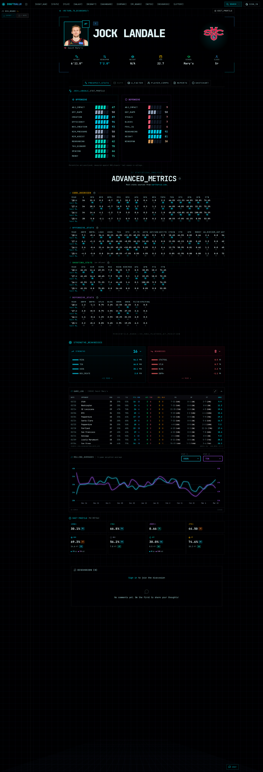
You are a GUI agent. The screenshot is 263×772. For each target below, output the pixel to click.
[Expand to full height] (215, 391)
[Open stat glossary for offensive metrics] (97, 228)
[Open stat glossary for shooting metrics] (108, 263)
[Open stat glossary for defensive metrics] (97, 297)
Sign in (132, 577)
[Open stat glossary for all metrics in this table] (180, 178)
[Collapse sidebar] (26, 4)
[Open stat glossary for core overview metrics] (94, 193)
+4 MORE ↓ (186, 378)
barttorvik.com (159, 184)
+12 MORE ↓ (107, 378)
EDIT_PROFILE (224, 11)
